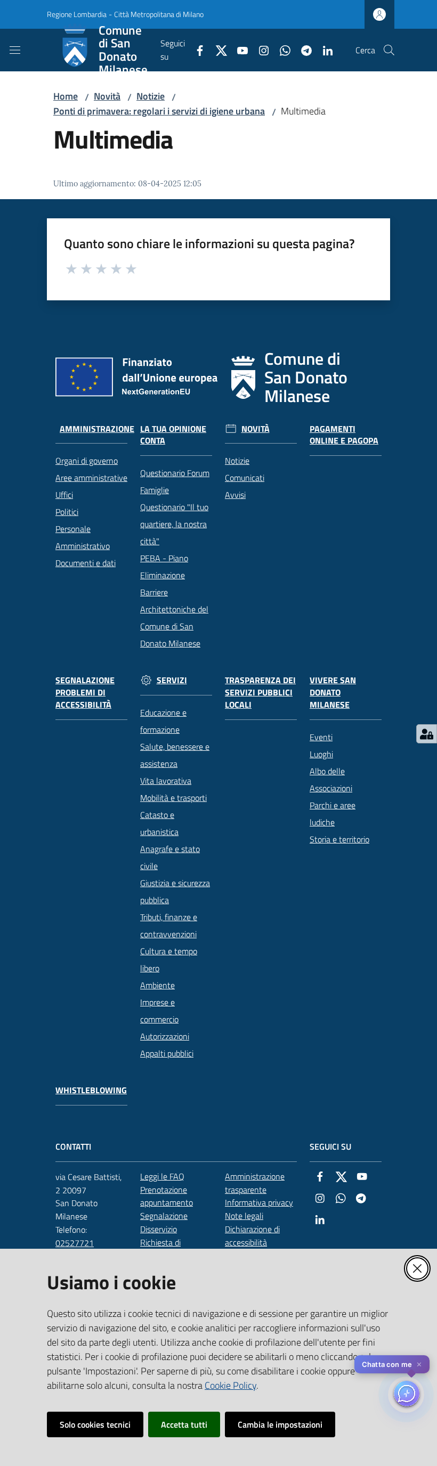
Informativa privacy (259, 1202)
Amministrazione (97, 429)
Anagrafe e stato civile (170, 857)
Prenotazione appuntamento (166, 1196)
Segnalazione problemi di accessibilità (85, 692)
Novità (107, 96)
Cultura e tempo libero (168, 959)
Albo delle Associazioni (331, 780)
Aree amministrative (91, 477)
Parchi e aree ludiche (332, 814)
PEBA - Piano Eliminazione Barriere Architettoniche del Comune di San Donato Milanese (174, 601)
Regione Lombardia (77, 14)
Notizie (150, 96)
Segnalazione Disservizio (164, 1222)
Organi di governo (86, 460)
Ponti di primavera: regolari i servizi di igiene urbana (159, 111)
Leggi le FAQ (162, 1176)
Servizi (172, 680)
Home (65, 96)
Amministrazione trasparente (255, 1183)
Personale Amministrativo (82, 537)
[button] (389, 50)
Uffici (64, 494)
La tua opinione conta (173, 435)
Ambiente (157, 985)
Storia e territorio (339, 839)
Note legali (244, 1215)
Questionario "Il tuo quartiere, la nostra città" (174, 524)
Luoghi (321, 754)
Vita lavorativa (165, 780)
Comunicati (244, 477)
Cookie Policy (230, 1385)
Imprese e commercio (159, 1011)
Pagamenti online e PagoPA (344, 435)
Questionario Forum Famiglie (174, 481)
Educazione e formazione (163, 721)
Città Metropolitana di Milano (159, 14)
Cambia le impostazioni (280, 1424)
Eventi (321, 737)
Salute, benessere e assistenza (174, 755)
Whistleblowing (91, 1090)
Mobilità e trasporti (173, 797)
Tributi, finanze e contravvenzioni (168, 925)
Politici (66, 511)
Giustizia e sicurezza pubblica (175, 891)
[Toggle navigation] (15, 50)
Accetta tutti (184, 1424)
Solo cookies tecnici (95, 1424)
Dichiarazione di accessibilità (252, 1236)
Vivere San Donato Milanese (333, 692)
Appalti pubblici (166, 1053)
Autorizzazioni (164, 1036)
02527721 (74, 1242)
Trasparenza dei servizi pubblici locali (260, 692)
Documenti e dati (85, 562)
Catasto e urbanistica (159, 823)
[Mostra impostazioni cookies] (426, 733)
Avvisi (235, 494)
